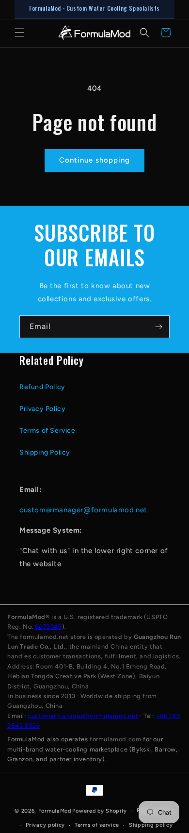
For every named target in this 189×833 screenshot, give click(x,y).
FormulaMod (54, 811)
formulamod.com (115, 739)
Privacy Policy (42, 409)
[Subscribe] (158, 326)
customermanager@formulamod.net (83, 510)
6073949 (48, 626)
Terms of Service (47, 430)
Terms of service (97, 825)
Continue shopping (94, 160)
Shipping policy (151, 825)
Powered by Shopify (99, 811)
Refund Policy (42, 387)
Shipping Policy (44, 452)
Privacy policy (45, 825)
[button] (19, 32)
